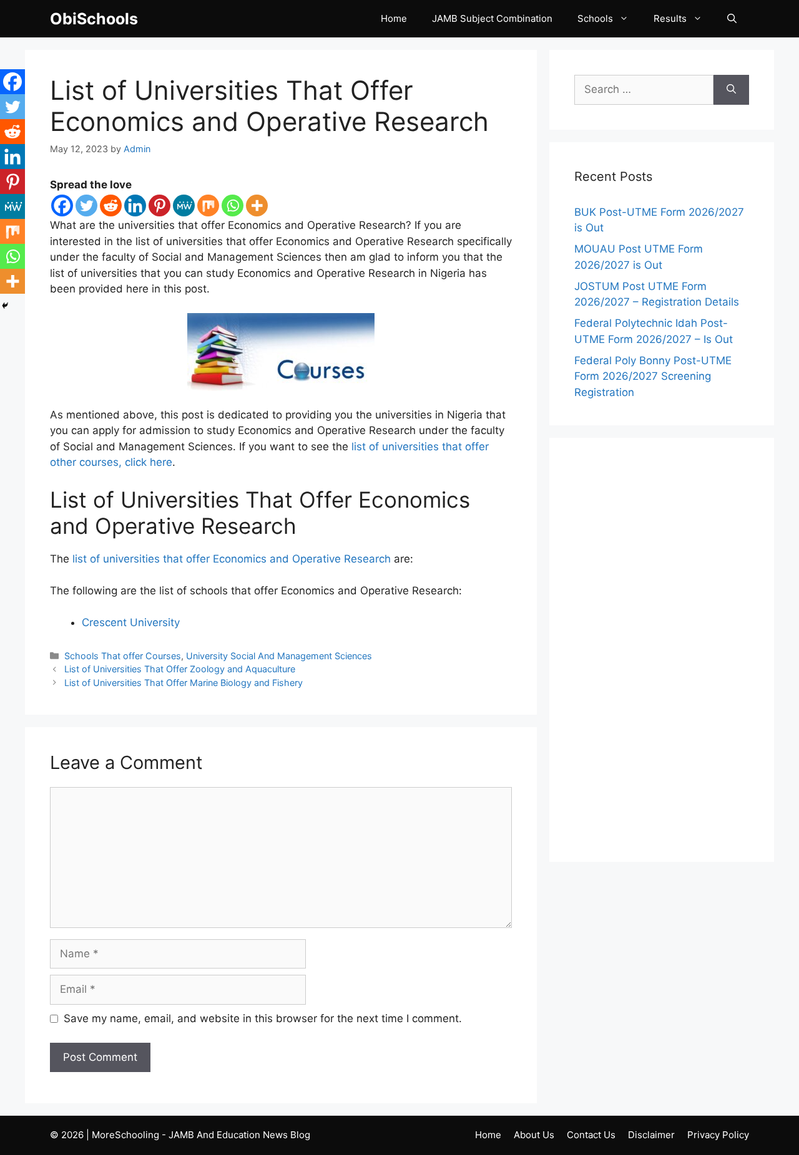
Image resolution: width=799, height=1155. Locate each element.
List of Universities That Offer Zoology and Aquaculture (179, 669)
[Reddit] (111, 205)
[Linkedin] (135, 205)
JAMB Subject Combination (492, 18)
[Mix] (208, 205)
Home (394, 18)
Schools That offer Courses (122, 655)
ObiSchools (94, 18)
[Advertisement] (661, 650)
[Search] (731, 90)
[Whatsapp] (232, 205)
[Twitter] (86, 205)
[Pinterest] (159, 205)
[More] (257, 205)
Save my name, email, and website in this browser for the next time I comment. (263, 1018)
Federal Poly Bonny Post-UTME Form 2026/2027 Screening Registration (653, 376)
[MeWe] (184, 205)
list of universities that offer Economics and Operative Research (231, 559)
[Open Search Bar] (732, 18)
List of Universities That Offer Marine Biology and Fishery (183, 682)
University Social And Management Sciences (279, 655)
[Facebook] (62, 205)
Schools (595, 18)
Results (670, 18)
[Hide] (5, 306)
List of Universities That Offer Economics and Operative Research (269, 105)
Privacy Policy (718, 1135)
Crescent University (131, 622)
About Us (534, 1135)
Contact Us (591, 1135)
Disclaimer (651, 1135)
